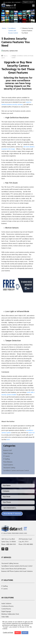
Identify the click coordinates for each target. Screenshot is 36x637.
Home (4, 28)
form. (9, 439)
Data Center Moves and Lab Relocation (13, 569)
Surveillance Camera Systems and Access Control (16, 566)
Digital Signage (8, 453)
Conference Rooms (7, 606)
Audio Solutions (6, 603)
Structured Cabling (9, 468)
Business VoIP (7, 450)
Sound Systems (8, 465)
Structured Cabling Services (9, 563)
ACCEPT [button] (25, 632)
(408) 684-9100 (11, 544)
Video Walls (5, 617)
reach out (31, 432)
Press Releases (7, 462)
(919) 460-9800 (28, 544)
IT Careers (6, 456)
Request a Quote (28, 2)
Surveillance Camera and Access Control (13, 31)
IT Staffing (6, 459)
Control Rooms (6, 609)
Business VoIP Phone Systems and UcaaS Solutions (17, 571)
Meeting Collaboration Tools (10, 614)
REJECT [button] (18, 632)
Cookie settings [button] (8, 632)
